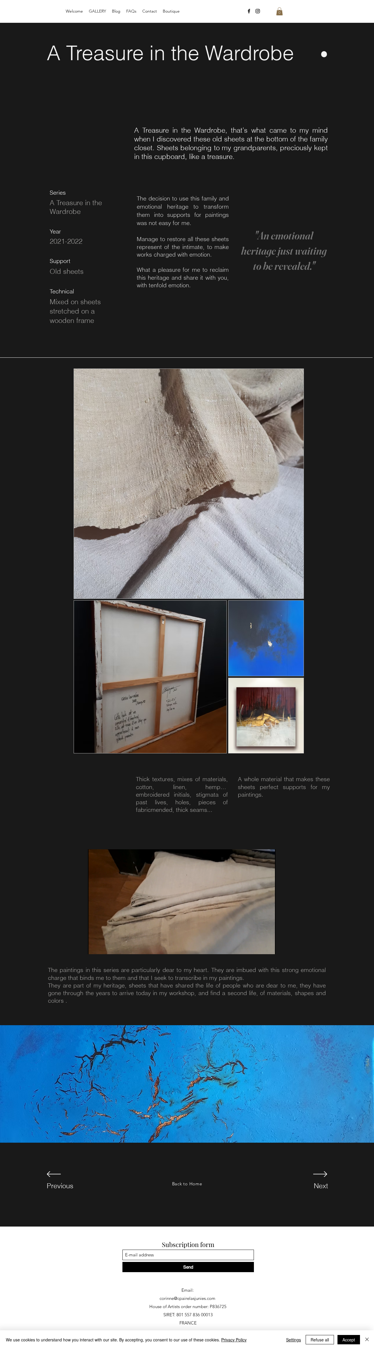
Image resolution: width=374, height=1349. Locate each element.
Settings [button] (293, 1340)
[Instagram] (258, 11)
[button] (279, 11)
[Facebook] (249, 11)
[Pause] (95, 946)
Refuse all (320, 1340)
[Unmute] (105, 946)
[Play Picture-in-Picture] (258, 946)
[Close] (366, 1339)
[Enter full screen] (267, 946)
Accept (348, 1340)
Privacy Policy (234, 1340)
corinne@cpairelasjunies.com (187, 1298)
